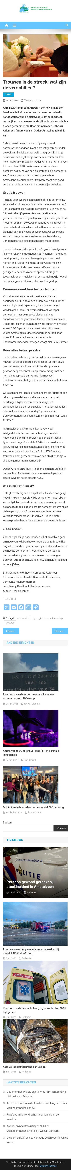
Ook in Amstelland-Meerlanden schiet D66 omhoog (33, 807)
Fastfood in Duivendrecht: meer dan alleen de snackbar (33, 1117)
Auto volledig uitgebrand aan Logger (25, 1066)
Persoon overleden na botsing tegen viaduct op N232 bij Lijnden (34, 1010)
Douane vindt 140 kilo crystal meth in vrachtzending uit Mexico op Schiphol (36, 1094)
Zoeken (7, 822)
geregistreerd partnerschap (48, 618)
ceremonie (22, 618)
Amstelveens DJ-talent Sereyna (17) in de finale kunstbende (31, 752)
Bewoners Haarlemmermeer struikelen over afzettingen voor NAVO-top (29, 696)
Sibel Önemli (30, 760)
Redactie (31, 892)
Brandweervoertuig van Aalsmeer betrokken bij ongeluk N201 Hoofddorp (31, 951)
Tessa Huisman (33, 100)
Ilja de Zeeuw (34, 812)
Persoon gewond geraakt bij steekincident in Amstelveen (30, 884)
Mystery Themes (48, 1166)
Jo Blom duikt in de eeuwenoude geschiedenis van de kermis (37, 1140)
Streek (8, 94)
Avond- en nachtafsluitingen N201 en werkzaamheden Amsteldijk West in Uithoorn (33, 1128)
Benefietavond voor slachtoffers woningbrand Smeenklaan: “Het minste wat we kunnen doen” (13, 631)
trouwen (10, 622)
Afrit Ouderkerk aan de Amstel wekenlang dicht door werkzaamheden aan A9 (37, 1105)
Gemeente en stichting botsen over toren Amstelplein (61, 631)
